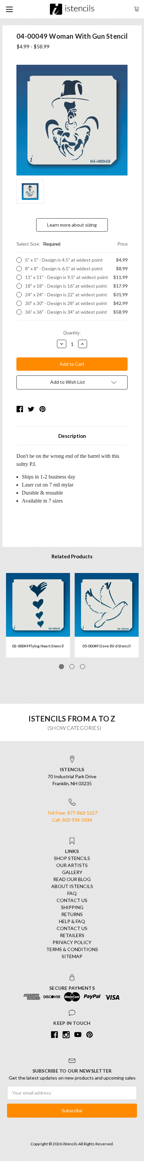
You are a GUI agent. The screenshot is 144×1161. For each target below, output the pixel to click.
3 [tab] (82, 666)
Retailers (72, 935)
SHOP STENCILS (72, 858)
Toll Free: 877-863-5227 (72, 813)
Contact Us (72, 900)
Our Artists (72, 865)
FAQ (72, 893)
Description (72, 436)
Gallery (72, 872)
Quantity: (72, 332)
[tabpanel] (38, 615)
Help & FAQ (72, 921)
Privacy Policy (72, 942)
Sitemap (72, 956)
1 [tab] (61, 666)
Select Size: (72, 244)
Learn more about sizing (72, 225)
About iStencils (72, 886)
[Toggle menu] (9, 9)
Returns (72, 914)
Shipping (72, 907)
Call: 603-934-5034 (72, 820)
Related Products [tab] (72, 556)
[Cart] (136, 8)
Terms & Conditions (72, 949)
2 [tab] (71, 666)
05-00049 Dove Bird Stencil (106, 646)
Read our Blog (72, 879)
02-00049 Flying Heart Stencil (38, 646)
